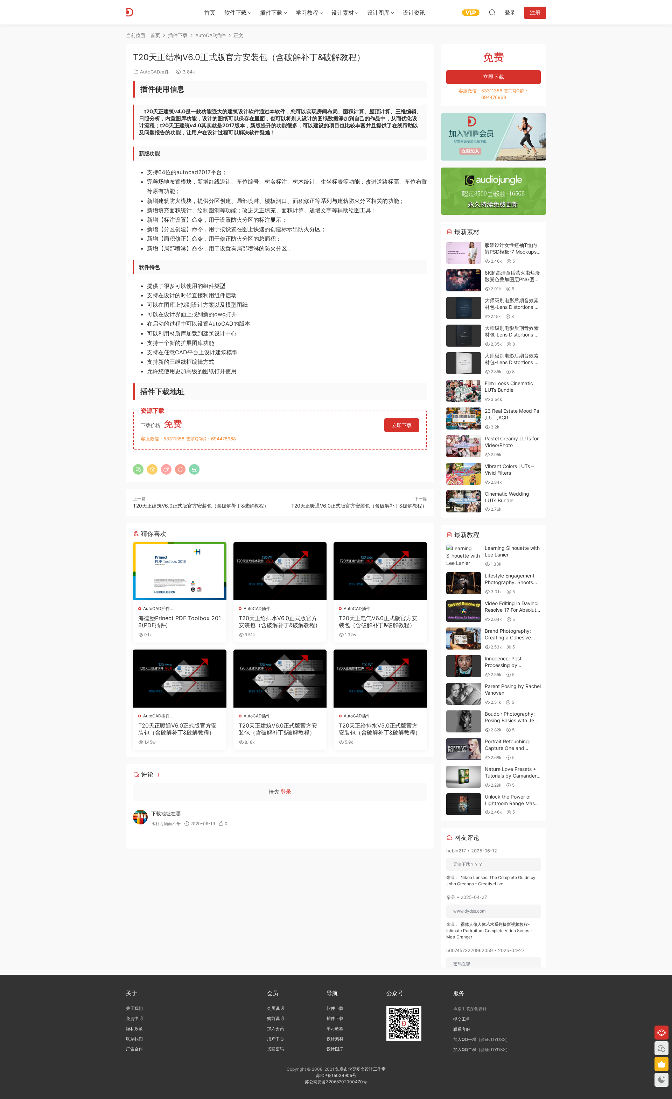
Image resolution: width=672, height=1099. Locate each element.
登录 (286, 791)
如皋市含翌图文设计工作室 (360, 1069)
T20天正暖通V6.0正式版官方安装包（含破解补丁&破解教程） (359, 506)
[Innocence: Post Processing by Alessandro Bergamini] (463, 666)
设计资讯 (414, 12)
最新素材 (466, 231)
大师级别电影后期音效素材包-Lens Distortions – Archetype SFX (512, 335)
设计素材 (335, 1038)
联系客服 (461, 1029)
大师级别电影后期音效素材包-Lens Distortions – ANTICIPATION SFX (512, 362)
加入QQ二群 (464, 1049)
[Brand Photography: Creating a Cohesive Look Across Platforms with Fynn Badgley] (463, 639)
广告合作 (134, 1048)
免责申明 (134, 1018)
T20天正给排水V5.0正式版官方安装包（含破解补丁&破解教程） (380, 729)
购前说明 (275, 1018)
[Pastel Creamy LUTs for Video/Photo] (463, 446)
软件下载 (235, 12)
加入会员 (275, 1028)
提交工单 (461, 1019)
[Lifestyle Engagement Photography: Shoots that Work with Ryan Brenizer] (463, 583)
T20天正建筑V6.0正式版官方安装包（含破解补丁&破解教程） (201, 506)
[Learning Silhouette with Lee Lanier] (463, 556)
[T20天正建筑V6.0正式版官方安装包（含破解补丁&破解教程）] (280, 679)
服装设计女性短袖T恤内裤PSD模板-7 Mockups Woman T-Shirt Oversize (512, 252)
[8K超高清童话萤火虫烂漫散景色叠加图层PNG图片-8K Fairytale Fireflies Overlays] (463, 280)
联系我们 (134, 1038)
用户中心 (275, 1038)
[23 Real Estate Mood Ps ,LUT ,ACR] (463, 418)
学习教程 (307, 12)
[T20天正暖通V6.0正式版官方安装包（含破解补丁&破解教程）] (179, 679)
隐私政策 (134, 1028)
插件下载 (271, 12)
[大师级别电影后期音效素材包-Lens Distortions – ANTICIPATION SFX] (463, 363)
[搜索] (492, 12)
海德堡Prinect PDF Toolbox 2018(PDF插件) (179, 622)
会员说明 (275, 1008)
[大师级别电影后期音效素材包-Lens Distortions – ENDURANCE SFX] (463, 308)
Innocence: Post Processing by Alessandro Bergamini (509, 665)
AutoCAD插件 (154, 72)
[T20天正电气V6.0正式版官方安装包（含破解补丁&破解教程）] (380, 571)
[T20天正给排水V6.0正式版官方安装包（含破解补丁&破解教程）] (280, 571)
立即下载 (402, 425)
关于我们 (134, 1008)
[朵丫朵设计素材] (157, 12)
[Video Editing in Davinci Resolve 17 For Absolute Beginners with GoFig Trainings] (463, 611)
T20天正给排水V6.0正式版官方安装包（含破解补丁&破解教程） (280, 622)
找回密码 (275, 1048)
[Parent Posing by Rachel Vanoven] (463, 694)
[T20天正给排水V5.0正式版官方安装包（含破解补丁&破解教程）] (380, 679)
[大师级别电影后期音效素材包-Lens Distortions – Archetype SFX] (463, 336)
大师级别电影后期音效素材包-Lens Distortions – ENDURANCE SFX (512, 307)
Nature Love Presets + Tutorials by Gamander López (511, 776)
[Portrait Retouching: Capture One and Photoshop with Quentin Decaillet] (463, 749)
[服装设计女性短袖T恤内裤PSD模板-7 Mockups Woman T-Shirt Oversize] (463, 253)
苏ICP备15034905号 (336, 1075)
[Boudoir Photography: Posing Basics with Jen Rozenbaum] (463, 721)
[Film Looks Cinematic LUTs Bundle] (463, 391)
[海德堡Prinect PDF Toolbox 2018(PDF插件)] (179, 571)
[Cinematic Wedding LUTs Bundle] (463, 501)
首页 (209, 12)
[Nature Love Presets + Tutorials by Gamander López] (463, 777)
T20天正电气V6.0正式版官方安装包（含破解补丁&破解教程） (378, 622)
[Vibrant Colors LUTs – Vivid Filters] (463, 474)
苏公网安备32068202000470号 (336, 1081)
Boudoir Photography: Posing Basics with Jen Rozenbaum (511, 720)
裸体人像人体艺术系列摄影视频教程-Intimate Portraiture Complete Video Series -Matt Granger (489, 931)
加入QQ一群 (464, 1039)
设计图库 (378, 12)
